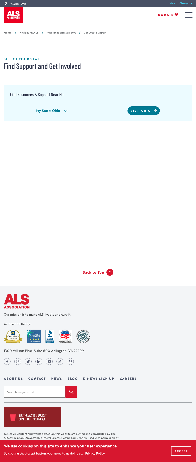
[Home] (13, 15)
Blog (72, 378)
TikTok (59, 361)
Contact (37, 378)
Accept (181, 451)
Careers (128, 378)
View (173, 3)
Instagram (17, 361)
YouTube (49, 361)
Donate (165, 14)
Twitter (28, 361)
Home (7, 32)
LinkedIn (38, 361)
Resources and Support (61, 32)
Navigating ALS (29, 32)
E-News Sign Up (98, 378)
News (56, 378)
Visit (141, 111)
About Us (13, 378)
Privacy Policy (95, 453)
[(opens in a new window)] (13, 336)
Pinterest (70, 361)
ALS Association (16, 301)
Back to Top (93, 272)
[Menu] (189, 15)
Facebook (7, 361)
